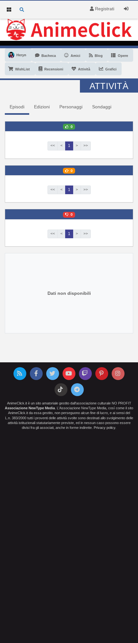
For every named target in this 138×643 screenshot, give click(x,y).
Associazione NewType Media (30, 408)
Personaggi (70, 106)
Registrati (104, 8)
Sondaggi (101, 106)
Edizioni (42, 106)
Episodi (17, 106)
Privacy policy (104, 428)
